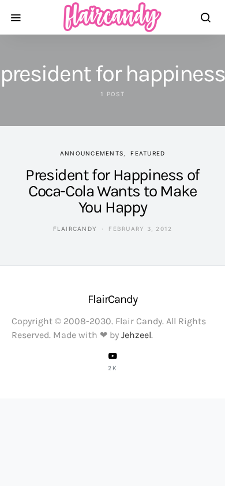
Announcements (91, 153)
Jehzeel (136, 334)
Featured (147, 153)
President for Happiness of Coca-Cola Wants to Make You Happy (112, 191)
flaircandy (75, 228)
